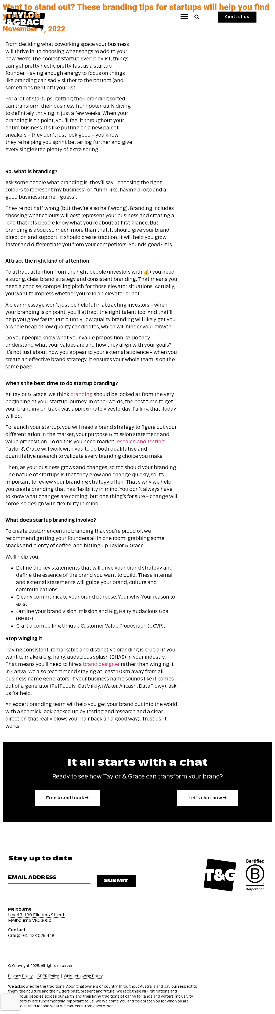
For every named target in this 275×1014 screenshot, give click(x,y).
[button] (184, 16)
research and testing (140, 442)
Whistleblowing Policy (83, 976)
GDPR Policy (48, 976)
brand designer (101, 664)
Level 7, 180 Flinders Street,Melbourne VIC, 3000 (36, 917)
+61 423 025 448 (38, 935)
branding (81, 394)
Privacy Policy (20, 976)
